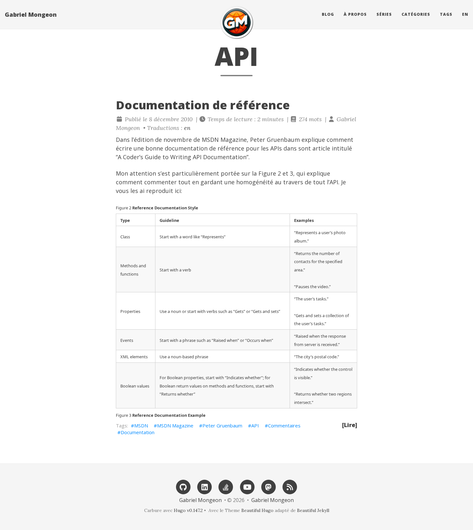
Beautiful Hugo (257, 510)
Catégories (416, 14)
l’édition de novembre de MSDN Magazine (189, 139)
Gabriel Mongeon (31, 14)
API (255, 425)
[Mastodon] (268, 486)
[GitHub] (183, 486)
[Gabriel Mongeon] (236, 22)
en (465, 14)
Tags (446, 14)
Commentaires (284, 425)
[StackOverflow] (226, 486)
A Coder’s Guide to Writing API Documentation (182, 157)
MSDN (141, 425)
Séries (384, 14)
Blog (328, 14)
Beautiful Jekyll (313, 510)
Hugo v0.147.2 (188, 510)
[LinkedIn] (205, 486)
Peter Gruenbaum (275, 139)
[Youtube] (247, 486)
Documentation (137, 432)
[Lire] (349, 425)
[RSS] (290, 486)
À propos (355, 14)
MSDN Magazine (175, 425)
